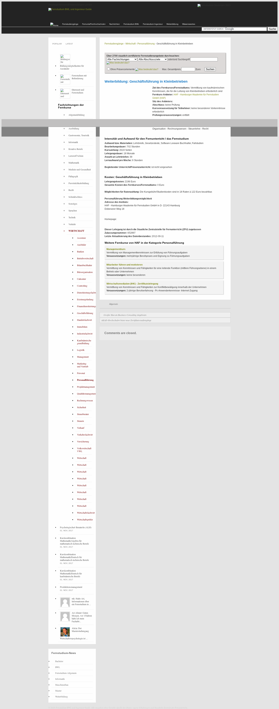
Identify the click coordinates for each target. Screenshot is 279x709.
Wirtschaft (130, 43)
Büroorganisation (85, 271)
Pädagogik (73, 176)
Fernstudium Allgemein (65, 672)
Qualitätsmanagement (86, 393)
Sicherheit (81, 407)
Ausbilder (81, 244)
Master (58, 690)
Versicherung (83, 441)
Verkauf (80, 427)
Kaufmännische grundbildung (84, 342)
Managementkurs (115, 249)
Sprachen (73, 210)
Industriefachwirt (84, 333)
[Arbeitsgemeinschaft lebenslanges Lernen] (70, 9)
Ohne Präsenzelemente (122, 69)
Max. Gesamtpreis (171, 69)
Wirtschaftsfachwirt (86, 512)
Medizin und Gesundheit (80, 169)
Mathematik (74, 162)
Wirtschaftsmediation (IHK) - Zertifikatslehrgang (132, 283)
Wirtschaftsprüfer (85, 519)
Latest (69, 44)
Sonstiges (73, 203)
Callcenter (81, 278)
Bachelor (59, 661)
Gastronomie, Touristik (79, 135)
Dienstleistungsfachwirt (87, 292)
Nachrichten (114, 24)
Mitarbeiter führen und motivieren (124, 264)
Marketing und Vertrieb (82, 365)
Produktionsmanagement (71, 586)
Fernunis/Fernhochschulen (94, 24)
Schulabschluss (75, 196)
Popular (57, 44)
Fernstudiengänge (70, 24)
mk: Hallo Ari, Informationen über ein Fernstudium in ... (81, 601)
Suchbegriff (184, 59)
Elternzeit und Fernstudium (78, 91)
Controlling (82, 285)
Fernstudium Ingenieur (153, 24)
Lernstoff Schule (76, 155)
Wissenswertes (188, 24)
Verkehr (72, 224)
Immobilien (82, 326)
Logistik (80, 349)
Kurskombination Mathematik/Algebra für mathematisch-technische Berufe (74, 540)
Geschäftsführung (85, 313)
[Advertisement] (128, 110)
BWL (57, 667)
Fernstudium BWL (131, 24)
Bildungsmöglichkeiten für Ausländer (72, 67)
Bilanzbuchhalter (84, 265)
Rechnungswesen (85, 400)
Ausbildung (74, 128)
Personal (81, 373)
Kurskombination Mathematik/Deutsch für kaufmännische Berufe (71, 573)
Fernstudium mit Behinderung (79, 77)
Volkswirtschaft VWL (84, 450)
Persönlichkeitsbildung (79, 183)
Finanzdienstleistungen (87, 306)
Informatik (73, 142)
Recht (71, 189)
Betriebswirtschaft (85, 258)
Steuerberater (83, 414)
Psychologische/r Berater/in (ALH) (75, 527)
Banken (80, 251)
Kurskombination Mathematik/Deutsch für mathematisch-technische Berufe (74, 557)
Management (83, 356)
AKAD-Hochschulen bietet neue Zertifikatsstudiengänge (126, 320)
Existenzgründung (85, 299)
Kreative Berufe (76, 148)
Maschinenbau (61, 684)
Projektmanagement (86, 386)
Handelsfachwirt (84, 319)
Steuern (80, 420)
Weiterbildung (172, 24)
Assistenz (81, 237)
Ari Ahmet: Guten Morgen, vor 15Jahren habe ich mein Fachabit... (82, 617)
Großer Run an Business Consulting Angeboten (125, 314)
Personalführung (146, 43)
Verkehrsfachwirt (85, 434)
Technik (72, 217)
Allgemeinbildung (77, 114)
